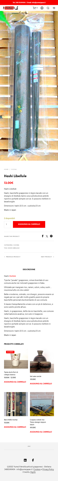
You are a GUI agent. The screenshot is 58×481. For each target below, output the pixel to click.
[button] (35, 7)
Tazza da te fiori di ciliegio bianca (11, 373)
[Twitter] (48, 236)
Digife (33, 472)
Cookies (37, 469)
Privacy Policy (48, 469)
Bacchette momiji (10, 420)
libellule (12, 276)
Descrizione (29, 269)
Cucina (14, 169)
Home (6, 169)
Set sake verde (35, 376)
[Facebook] (43, 236)
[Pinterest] (52, 236)
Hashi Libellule (13, 248)
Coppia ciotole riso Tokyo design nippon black (38, 422)
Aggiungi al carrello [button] (15, 382)
